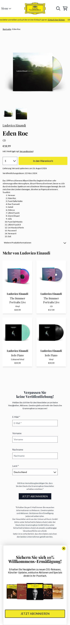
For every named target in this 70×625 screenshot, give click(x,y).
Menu (4, 8)
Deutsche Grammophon (33, 486)
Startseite (7, 29)
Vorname (16, 433)
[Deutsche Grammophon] (35, 8)
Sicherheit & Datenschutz (36, 522)
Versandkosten (26, 151)
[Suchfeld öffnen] (58, 8)
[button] (35, 242)
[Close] (64, 548)
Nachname (17, 449)
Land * (15, 465)
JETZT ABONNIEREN (35, 496)
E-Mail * (16, 416)
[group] (8, 113)
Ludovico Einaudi (14, 125)
